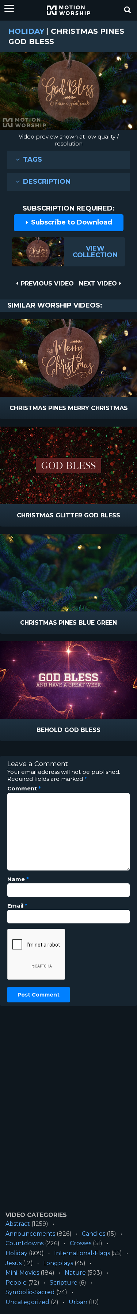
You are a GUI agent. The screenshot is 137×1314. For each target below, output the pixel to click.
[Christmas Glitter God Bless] (68, 465)
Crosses (80, 1243)
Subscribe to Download (70, 222)
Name (18, 879)
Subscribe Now (87, 408)
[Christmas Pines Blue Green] (68, 572)
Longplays (58, 1263)
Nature (75, 1272)
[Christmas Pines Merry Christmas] (68, 358)
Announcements (30, 1233)
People (16, 1282)
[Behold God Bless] (68, 680)
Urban (78, 1302)
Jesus (13, 1263)
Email (17, 905)
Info (37, 408)
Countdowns (24, 1243)
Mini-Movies (22, 1272)
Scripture (63, 1282)
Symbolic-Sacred (30, 1292)
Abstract (17, 1223)
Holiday (26, 31)
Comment (24, 788)
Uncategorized (27, 1302)
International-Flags (82, 1253)
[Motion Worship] (69, 10)
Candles (93, 1233)
